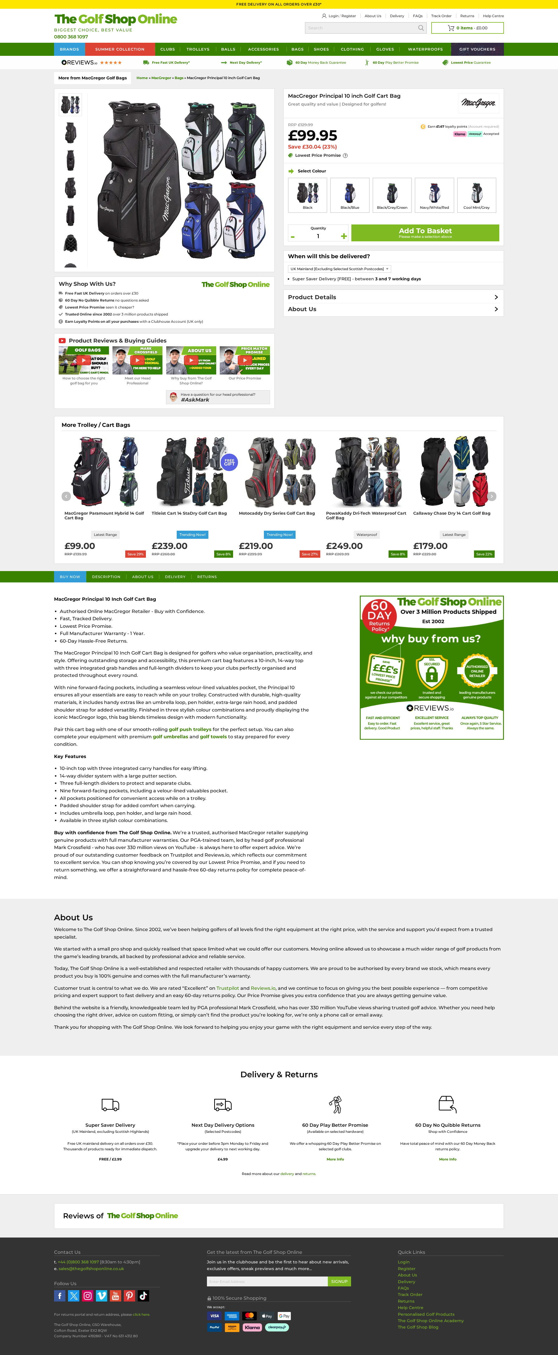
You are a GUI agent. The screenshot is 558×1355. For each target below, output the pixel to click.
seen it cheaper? (99, 307)
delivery (287, 1174)
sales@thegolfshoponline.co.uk (91, 1268)
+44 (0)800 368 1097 (78, 1262)
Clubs (167, 49)
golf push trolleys (190, 729)
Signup (339, 1281)
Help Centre (410, 1307)
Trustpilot (228, 988)
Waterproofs (425, 49)
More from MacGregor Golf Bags (92, 78)
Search (421, 28)
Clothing (352, 49)
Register (348, 16)
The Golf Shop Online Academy (431, 1320)
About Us (302, 309)
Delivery (397, 16)
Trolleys (198, 49)
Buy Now (70, 577)
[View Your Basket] (467, 28)
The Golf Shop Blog (418, 1327)
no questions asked (107, 300)
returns (309, 1174)
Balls (228, 49)
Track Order (441, 16)
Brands (69, 49)
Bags (297, 49)
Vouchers (477, 49)
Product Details (312, 297)
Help (493, 16)
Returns (467, 16)
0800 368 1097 (71, 37)
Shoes (321, 49)
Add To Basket (425, 231)
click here (141, 1314)
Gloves (385, 49)
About (373, 16)
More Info (335, 1159)
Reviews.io (263, 988)
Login (334, 16)
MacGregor (161, 78)
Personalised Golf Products (426, 1314)
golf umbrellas (170, 736)
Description (106, 577)
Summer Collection (120, 49)
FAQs (418, 16)
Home (142, 78)
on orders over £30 (101, 293)
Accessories (263, 49)
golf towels (213, 736)
